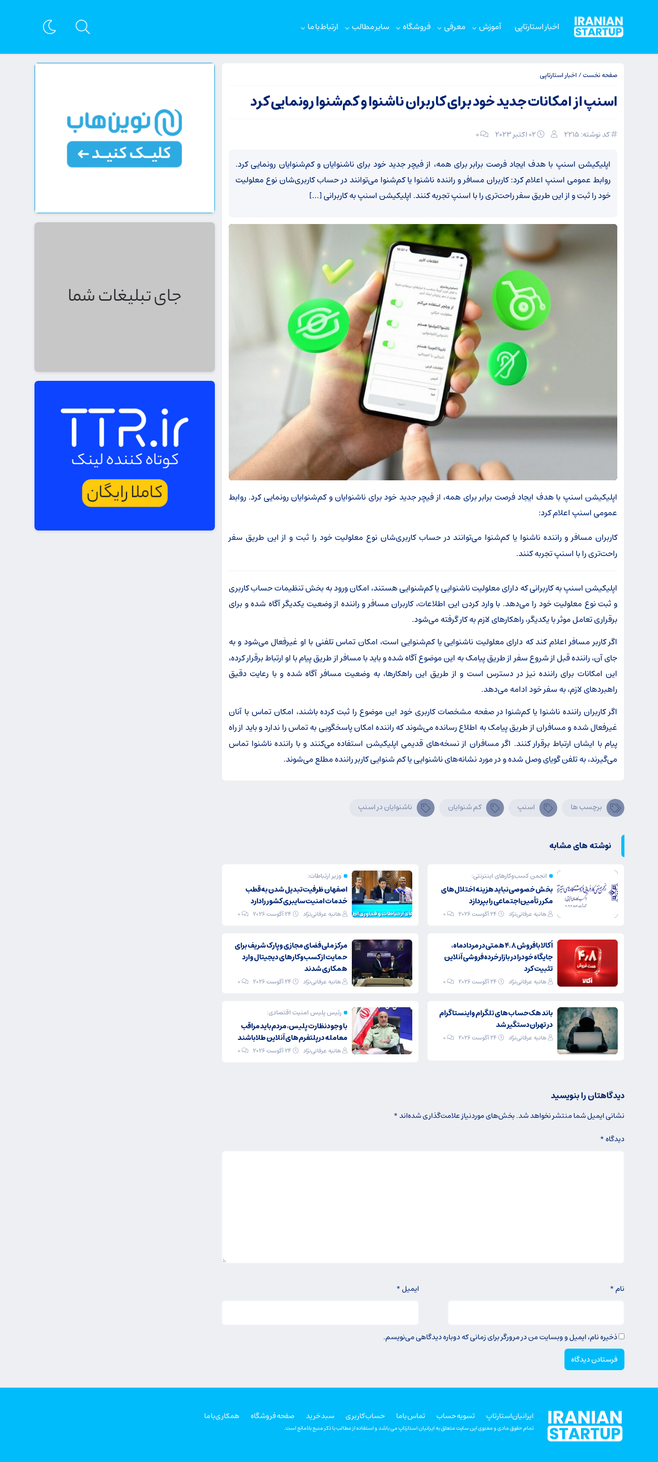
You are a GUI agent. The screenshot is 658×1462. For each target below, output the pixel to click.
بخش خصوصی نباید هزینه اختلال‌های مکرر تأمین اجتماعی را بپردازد (497, 895)
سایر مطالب (370, 27)
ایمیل (407, 1288)
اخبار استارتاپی (537, 27)
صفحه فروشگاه (273, 1415)
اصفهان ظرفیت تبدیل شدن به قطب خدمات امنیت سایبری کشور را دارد (296, 895)
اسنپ (526, 807)
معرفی (455, 27)
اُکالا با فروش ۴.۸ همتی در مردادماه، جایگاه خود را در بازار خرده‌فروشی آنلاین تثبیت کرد (498, 957)
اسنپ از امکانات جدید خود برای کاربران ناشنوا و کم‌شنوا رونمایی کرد (433, 102)
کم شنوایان (465, 807)
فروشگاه (417, 27)
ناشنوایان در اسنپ (385, 807)
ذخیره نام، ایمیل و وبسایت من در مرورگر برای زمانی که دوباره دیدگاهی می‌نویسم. (500, 1337)
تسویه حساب (455, 1415)
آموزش (490, 27)
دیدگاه (612, 1139)
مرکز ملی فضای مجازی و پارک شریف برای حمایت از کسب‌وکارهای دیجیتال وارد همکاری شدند (291, 957)
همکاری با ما (221, 1415)
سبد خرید (320, 1415)
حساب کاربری (365, 1415)
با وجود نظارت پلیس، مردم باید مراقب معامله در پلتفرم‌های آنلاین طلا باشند (292, 1032)
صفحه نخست (600, 75)
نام (617, 1288)
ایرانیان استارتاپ (510, 1415)
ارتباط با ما (323, 27)
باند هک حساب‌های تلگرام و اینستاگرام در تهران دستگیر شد (496, 1019)
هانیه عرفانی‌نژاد (527, 914)
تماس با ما (410, 1415)
